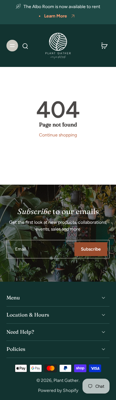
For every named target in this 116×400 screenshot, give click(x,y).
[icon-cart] (102, 45)
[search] (25, 45)
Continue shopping (58, 134)
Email (20, 249)
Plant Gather (66, 380)
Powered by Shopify (58, 390)
